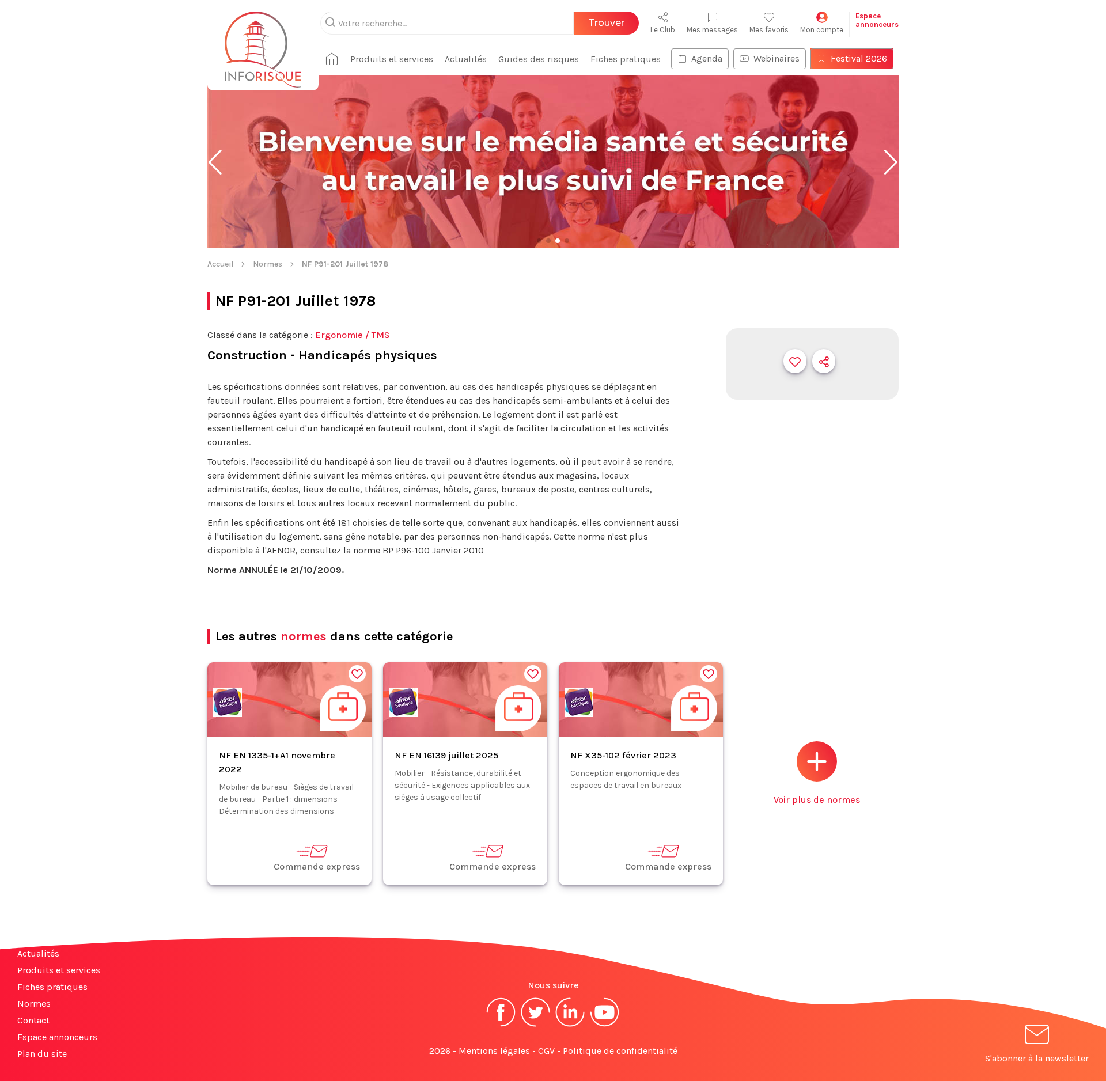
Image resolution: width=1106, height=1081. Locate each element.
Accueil (220, 264)
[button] (215, 162)
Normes (267, 264)
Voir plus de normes (817, 799)
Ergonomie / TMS (352, 334)
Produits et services (391, 59)
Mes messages (712, 29)
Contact (33, 1020)
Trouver (606, 22)
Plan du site (42, 1053)
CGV (546, 1050)
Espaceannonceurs (877, 20)
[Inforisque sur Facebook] (501, 1025)
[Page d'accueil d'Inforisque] (263, 43)
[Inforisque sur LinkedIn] (570, 1025)
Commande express (317, 866)
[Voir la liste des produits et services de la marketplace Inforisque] (553, 162)
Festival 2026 (859, 58)
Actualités (466, 59)
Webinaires (776, 58)
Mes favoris (769, 29)
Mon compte (821, 29)
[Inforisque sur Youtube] (605, 1025)
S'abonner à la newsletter (1037, 1058)
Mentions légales (494, 1050)
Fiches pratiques (625, 59)
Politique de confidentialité (620, 1050)
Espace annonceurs (57, 1036)
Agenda (706, 58)
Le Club (662, 29)
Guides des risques (538, 59)
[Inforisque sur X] (536, 1025)
